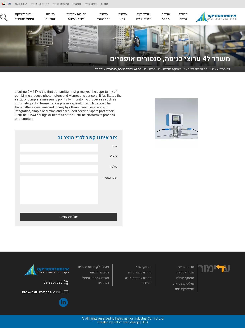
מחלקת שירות (61, 4)
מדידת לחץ (122, 17)
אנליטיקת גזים (184, 289)
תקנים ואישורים (39, 4)
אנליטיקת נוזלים (183, 283)
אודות (104, 4)
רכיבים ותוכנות (50, 17)
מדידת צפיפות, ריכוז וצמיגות (138, 280)
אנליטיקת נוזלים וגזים (143, 17)
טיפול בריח (90, 4)
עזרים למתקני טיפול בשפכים (24, 17)
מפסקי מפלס (185, 278)
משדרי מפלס (185, 272)
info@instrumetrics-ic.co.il (42, 292)
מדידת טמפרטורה (103, 17)
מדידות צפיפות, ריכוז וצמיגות (76, 17)
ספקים (76, 4)
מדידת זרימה (183, 17)
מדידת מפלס (166, 17)
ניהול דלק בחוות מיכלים (93, 266)
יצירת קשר (21, 4)
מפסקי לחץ (143, 266)
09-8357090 (52, 282)
